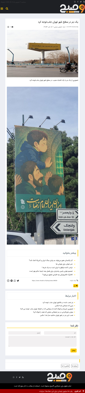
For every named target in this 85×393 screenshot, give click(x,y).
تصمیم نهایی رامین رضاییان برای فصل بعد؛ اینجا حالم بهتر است (51, 271)
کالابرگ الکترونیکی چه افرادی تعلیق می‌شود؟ (57, 275)
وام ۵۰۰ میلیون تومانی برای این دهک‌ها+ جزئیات (55, 391)
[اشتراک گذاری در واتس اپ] (14, 280)
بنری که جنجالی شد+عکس (64, 305)
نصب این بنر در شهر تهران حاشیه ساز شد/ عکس (56, 315)
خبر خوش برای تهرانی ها (64, 264)
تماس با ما (65, 366)
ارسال (73, 350)
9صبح (51, 386)
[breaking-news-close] (83, 391)
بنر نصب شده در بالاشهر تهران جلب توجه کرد (58, 302)
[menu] (2, 8)
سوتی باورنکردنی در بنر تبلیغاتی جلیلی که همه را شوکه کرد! (53, 312)
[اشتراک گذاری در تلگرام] (11, 281)
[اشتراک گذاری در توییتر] (18, 281)
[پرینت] (8, 27)
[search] (7, 8)
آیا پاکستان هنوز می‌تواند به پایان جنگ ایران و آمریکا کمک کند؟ (51, 260)
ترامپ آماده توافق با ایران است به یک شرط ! (57, 267)
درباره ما (74, 366)
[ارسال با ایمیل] (12, 27)
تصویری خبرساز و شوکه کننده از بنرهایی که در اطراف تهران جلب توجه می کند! (46, 309)
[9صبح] (72, 8)
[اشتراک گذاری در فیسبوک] (8, 280)
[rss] (84, 2)
